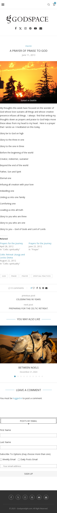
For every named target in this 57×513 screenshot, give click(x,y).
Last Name (5, 442)
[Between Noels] (28, 344)
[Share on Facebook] (37, 288)
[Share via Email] (46, 288)
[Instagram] (25, 28)
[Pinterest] (30, 28)
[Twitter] (20, 28)
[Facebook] (15, 28)
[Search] (48, 4)
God (4, 276)
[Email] (40, 28)
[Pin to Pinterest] (43, 288)
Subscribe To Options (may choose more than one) (25, 454)
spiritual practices (41, 276)
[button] (2, 351)
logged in (17, 398)
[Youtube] (35, 28)
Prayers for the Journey (11, 243)
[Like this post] (34, 288)
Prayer (25, 276)
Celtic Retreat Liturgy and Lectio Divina (12, 256)
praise (14, 276)
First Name (5, 430)
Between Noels (28, 367)
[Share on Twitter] (40, 288)
